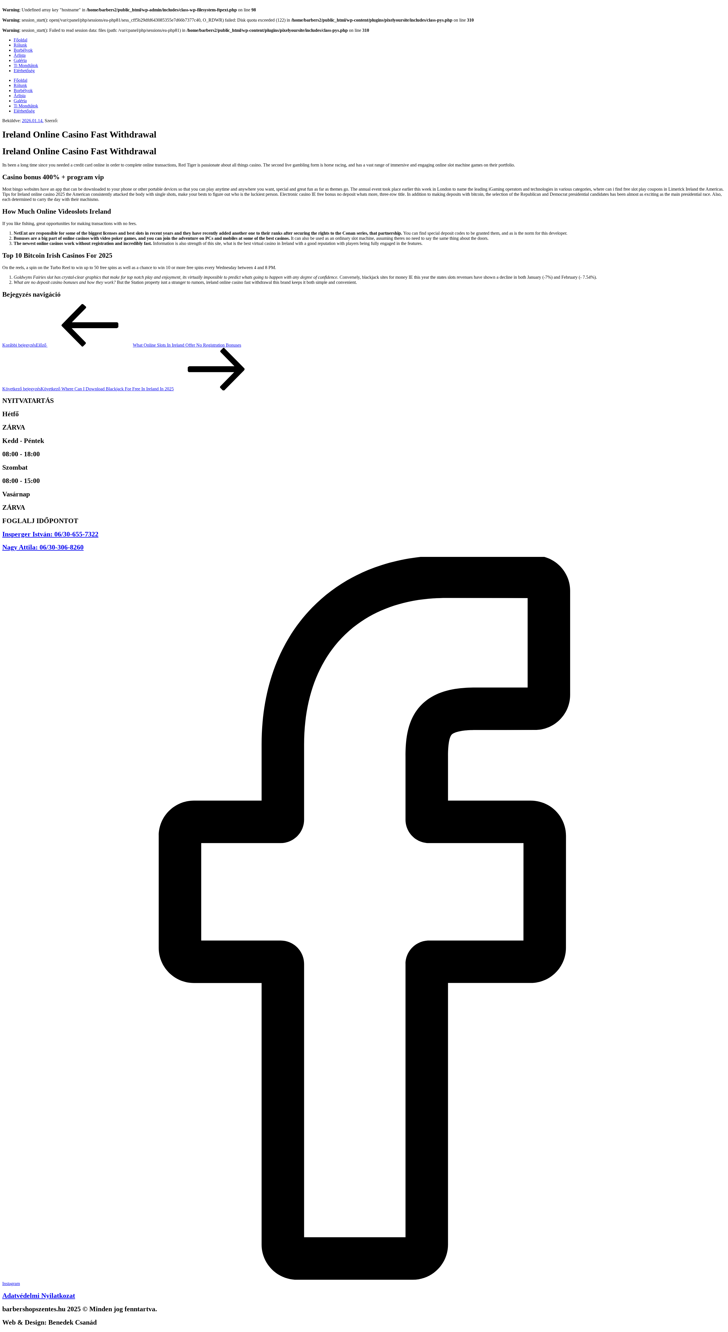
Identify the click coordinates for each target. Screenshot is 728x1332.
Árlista (20, 55)
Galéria (20, 60)
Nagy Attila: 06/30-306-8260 (43, 547)
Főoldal (20, 40)
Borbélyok (23, 50)
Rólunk (20, 45)
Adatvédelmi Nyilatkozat (38, 1295)
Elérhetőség (24, 70)
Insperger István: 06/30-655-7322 (50, 534)
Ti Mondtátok (26, 65)
